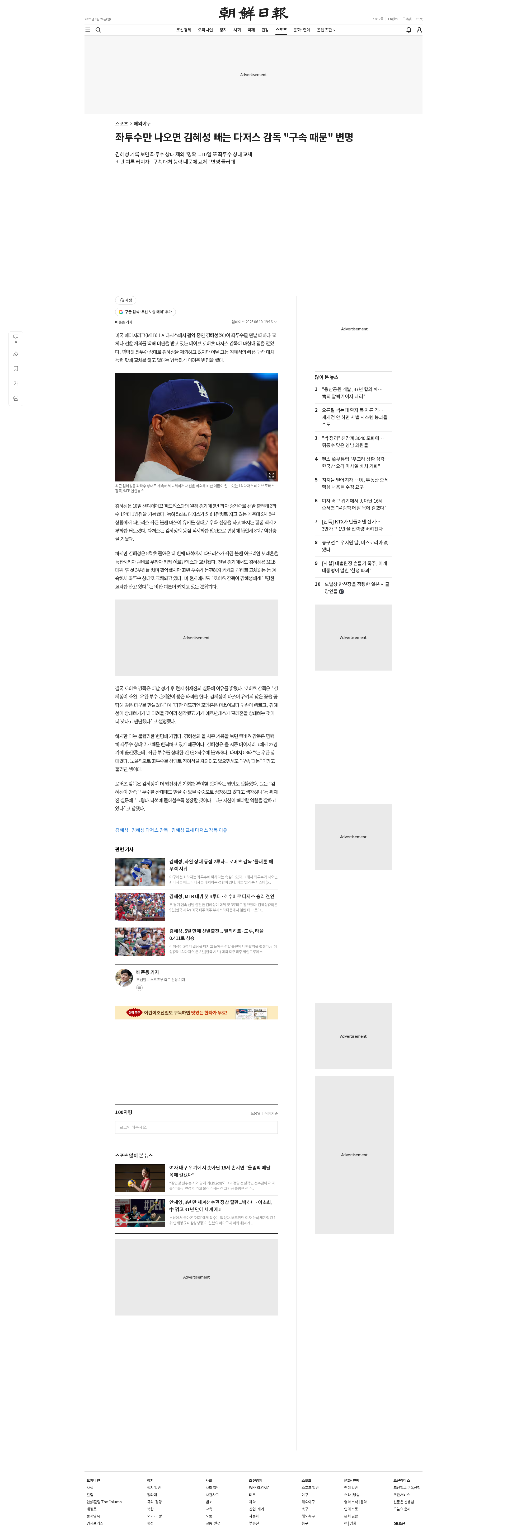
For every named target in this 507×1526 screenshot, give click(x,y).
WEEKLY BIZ (259, 1487)
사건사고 (212, 1494)
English (393, 19)
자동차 (254, 1516)
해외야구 (142, 124)
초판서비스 (401, 1494)
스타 (347, 1494)
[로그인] (419, 30)
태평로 (92, 1509)
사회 (209, 1480)
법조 (209, 1502)
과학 (252, 1502)
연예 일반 (351, 1487)
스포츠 (121, 124)
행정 (150, 1523)
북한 (150, 1509)
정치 (150, 1480)
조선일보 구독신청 (407, 1487)
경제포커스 (95, 1523)
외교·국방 (154, 1516)
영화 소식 (351, 1502)
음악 (363, 1502)
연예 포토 (351, 1509)
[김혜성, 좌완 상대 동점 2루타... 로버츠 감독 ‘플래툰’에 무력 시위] (140, 872)
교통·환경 (213, 1523)
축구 (305, 1509)
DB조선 (399, 1523)
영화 (353, 1523)
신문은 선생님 (403, 1502)
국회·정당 (154, 1502)
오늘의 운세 (402, 1509)
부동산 (254, 1523)
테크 (252, 1494)
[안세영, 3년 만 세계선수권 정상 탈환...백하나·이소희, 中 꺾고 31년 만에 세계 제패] (140, 1213)
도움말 (256, 1113)
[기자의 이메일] (139, 989)
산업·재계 (256, 1509)
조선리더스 (401, 1480)
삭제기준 (271, 1113)
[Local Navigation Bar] (87, 30)
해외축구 (308, 1516)
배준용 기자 (123, 322)
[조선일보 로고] (254, 12)
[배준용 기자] (124, 978)
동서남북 (93, 1516)
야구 (305, 1494)
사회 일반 (213, 1487)
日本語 (407, 19)
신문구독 (377, 19)
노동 (209, 1516)
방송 (356, 1494)
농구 (305, 1523)
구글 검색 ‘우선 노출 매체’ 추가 (148, 312)
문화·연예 (351, 1480)
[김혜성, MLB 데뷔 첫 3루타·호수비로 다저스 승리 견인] (140, 907)
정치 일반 (154, 1487)
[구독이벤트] (196, 1012)
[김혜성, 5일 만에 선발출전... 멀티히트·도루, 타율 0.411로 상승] (140, 942)
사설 (90, 1487)
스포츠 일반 (310, 1487)
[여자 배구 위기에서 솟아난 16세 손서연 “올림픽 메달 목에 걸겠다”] (140, 1178)
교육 (209, 1509)
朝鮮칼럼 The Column (104, 1502)
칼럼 (90, 1494)
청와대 (152, 1494)
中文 (419, 19)
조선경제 (255, 1480)
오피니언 (93, 1480)
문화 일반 (351, 1516)
